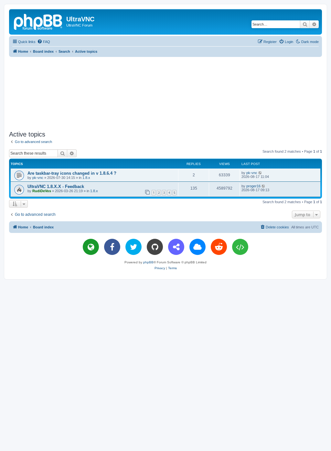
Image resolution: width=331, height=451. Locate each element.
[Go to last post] (260, 173)
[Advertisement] (165, 92)
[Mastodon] (176, 247)
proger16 (253, 186)
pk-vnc (37, 178)
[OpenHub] (240, 247)
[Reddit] (219, 247)
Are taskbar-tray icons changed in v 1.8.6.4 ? (71, 173)
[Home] (38, 21)
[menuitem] (43, 42)
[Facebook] (112, 247)
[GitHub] (155, 247)
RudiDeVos (41, 191)
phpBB (148, 262)
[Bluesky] (197, 247)
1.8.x (86, 178)
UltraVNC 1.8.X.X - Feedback (55, 186)
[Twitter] (133, 247)
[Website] (91, 247)
